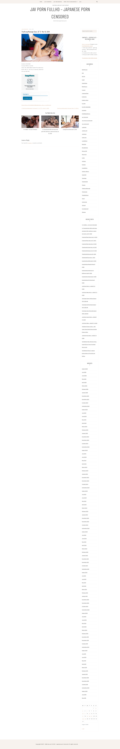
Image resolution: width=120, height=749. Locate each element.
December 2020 (85, 599)
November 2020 (85, 603)
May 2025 (84, 419)
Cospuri (83, 90)
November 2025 (85, 399)
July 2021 (84, 575)
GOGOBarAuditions (86, 113)
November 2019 (85, 640)
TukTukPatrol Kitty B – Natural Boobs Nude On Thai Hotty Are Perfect (88, 353)
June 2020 (84, 620)
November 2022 (85, 521)
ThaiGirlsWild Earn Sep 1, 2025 (88, 257)
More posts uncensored (70, 1)
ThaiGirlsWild (85, 181)
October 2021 (85, 565)
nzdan (83, 157)
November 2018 (85, 681)
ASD (80, 1)
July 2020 (84, 616)
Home (41, 1)
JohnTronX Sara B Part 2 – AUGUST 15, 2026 (89, 318)
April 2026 (84, 382)
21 (91, 716)
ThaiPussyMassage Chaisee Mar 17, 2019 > (68, 108)
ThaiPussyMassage (86, 188)
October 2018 (85, 684)
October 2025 (85, 402)
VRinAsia (84, 212)
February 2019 (85, 670)
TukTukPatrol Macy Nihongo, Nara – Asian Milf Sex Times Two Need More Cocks (89, 344)
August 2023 (85, 491)
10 (82, 713)
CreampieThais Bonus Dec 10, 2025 (70, 129)
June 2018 (84, 694)
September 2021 (85, 569)
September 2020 (85, 609)
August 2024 (85, 450)
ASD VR (83, 76)
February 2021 (85, 592)
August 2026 (85, 368)
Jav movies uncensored (87, 120)
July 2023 (84, 494)
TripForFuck (84, 202)
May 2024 (84, 460)
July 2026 (84, 372)
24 (83, 718)
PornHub (84, 164)
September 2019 (85, 647)
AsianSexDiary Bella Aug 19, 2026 (89, 261)
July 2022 (84, 535)
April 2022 (84, 545)
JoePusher (84, 127)
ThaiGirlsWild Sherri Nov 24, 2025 (89, 247)
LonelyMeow (84, 140)
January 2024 (85, 474)
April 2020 (84, 626)
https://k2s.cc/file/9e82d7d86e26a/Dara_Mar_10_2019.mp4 (36, 105)
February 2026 (85, 389)
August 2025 (85, 409)
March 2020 (84, 630)
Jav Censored (47, 1)
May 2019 (84, 660)
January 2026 (85, 392)
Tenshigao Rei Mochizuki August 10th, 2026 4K (89, 306)
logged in (30, 143)
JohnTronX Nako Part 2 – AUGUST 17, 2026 (89, 294)
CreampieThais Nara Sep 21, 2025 (89, 244)
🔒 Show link (27, 98)
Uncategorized (85, 208)
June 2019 (84, 657)
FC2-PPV (83, 103)
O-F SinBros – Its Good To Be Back (30, 129)
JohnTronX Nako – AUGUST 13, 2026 (89, 323)
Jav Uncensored (57, 1)
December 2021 (85, 558)
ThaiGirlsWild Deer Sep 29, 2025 (89, 254)
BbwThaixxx (84, 86)
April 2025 (84, 423)
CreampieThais (85, 93)
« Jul (83, 728)
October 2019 (85, 643)
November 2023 (85, 480)
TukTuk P (84, 205)
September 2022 (85, 528)
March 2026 (84, 385)
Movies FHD (84, 151)
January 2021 (85, 596)
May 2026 (84, 379)
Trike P (83, 198)
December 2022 (85, 518)
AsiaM (83, 79)
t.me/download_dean (87, 46)
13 (89, 713)
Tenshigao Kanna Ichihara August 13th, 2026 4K (89, 300)
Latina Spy (84, 137)
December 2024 (85, 436)
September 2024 (85, 446)
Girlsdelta (84, 110)
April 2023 (84, 504)
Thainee (83, 185)
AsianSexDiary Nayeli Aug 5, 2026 (89, 276)
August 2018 (84, 691)
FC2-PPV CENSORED (86, 107)
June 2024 (84, 457)
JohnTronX (84, 134)
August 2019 (84, 650)
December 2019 (85, 636)
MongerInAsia (85, 147)
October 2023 (85, 484)
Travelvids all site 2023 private (89, 58)
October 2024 (85, 443)
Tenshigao (84, 178)
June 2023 (84, 497)
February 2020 (85, 633)
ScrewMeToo (84, 168)
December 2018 (85, 677)
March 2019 (84, 667)
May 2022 (84, 541)
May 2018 (84, 698)
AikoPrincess (84, 69)
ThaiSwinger (84, 191)
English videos (85, 100)
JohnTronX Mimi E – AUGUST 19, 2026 (88, 288)
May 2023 (84, 501)
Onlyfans (84, 161)
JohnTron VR (84, 130)
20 (89, 716)
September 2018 (85, 687)
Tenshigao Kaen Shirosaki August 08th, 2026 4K (89, 312)
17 (82, 716)
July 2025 (84, 413)
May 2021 (84, 582)
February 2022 (85, 552)
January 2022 (85, 555)
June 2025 (84, 416)
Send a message (86, 44)
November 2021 (85, 562)
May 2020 (84, 623)
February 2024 (85, 470)
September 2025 (85, 406)
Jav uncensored (24, 29)
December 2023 (85, 477)
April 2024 (84, 463)
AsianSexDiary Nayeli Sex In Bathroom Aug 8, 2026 (88, 272)
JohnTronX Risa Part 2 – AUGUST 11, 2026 (89, 337)
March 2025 (84, 426)
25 (85, 718)
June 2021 (84, 579)
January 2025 (85, 433)
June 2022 (84, 538)
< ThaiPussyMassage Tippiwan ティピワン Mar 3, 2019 (35, 108)
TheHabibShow (85, 195)
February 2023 (85, 511)
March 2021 (84, 589)
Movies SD (84, 154)
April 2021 (84, 586)
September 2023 (85, 487)
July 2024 (84, 453)
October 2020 (85, 606)
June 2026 (84, 375)
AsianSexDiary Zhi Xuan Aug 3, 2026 (88, 281)
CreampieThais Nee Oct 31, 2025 (89, 240)
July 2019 (84, 653)
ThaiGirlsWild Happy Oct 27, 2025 (89, 250)
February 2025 (85, 429)
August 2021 (84, 572)
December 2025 (85, 396)
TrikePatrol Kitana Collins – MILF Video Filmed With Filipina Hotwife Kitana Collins (89, 329)
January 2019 (85, 674)
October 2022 (85, 525)
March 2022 (84, 548)
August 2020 (85, 613)
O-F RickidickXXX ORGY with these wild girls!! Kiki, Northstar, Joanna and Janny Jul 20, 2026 (50, 131)
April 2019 (84, 664)
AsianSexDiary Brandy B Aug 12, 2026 (88, 266)
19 (87, 716)
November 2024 (85, 440)
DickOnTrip (84, 96)
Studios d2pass (85, 171)
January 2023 (85, 514)
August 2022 (85, 531)
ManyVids (84, 144)
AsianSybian (84, 83)
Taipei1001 (84, 174)
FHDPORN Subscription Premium (60, 5)
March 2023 (84, 508)
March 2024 (84, 467)
